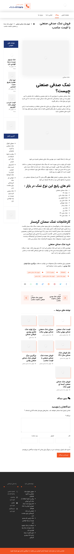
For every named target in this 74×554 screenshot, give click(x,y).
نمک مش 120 (49, 177)
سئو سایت (51, 551)
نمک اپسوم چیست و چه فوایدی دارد (11, 61)
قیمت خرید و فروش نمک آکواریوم (11, 104)
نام (69, 436)
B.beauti (63, 272)
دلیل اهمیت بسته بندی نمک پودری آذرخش (29, 535)
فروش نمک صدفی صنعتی (34, 272)
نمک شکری (31, 337)
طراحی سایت (60, 551)
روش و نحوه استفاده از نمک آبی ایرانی (10, 158)
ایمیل (52, 436)
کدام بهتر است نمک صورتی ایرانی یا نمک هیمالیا (10, 170)
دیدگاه (67, 416)
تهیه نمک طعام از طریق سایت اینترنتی (11, 83)
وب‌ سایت (34, 436)
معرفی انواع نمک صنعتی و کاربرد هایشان (10, 147)
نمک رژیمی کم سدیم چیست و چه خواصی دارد (10, 196)
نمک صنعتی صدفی (63, 335)
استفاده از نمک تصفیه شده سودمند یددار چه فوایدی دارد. (28, 527)
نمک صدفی (37, 276)
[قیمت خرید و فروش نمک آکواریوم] (12, 98)
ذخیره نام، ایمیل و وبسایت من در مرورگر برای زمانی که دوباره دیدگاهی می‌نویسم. (46, 449)
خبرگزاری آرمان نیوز (23, 551)
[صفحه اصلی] (34, 24)
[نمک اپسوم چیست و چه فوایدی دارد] (12, 55)
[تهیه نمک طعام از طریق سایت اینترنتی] (12, 75)
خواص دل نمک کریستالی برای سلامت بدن (10, 183)
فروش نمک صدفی (61, 276)
